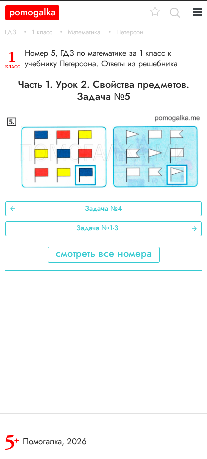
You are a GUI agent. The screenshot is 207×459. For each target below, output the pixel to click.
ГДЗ (10, 32)
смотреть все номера (104, 253)
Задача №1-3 (97, 228)
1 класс (42, 32)
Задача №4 (103, 208)
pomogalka (32, 12)
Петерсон (129, 32)
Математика (84, 32)
